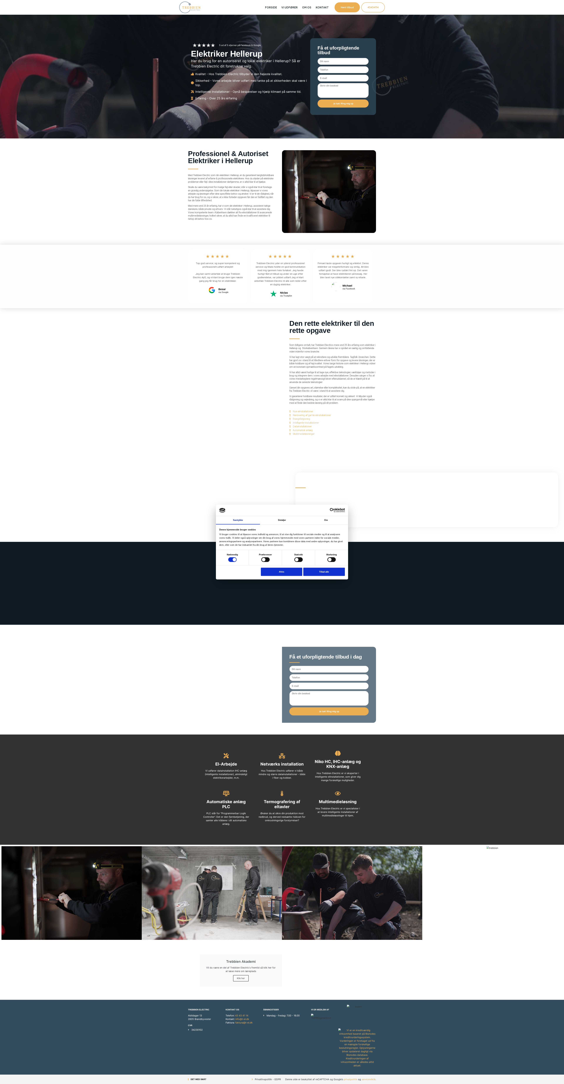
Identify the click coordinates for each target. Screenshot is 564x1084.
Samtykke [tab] (238, 520)
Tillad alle (324, 571)
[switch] (265, 559)
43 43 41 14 (241, 1015)
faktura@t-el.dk (244, 1022)
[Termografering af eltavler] (281, 793)
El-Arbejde (226, 764)
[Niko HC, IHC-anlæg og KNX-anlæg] (337, 753)
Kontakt (322, 7)
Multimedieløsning (338, 801)
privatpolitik (350, 1079)
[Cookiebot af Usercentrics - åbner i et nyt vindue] (332, 510)
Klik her (241, 978)
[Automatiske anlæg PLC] (226, 793)
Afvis (281, 571)
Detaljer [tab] (282, 520)
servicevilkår (368, 1079)
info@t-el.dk (242, 1019)
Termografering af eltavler (282, 804)
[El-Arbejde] (226, 755)
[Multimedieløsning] (337, 793)
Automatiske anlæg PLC (226, 804)
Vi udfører (289, 7)
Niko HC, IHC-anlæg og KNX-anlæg (338, 764)
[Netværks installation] (281, 755)
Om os (306, 7)
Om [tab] (326, 520)
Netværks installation (282, 764)
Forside (271, 7)
